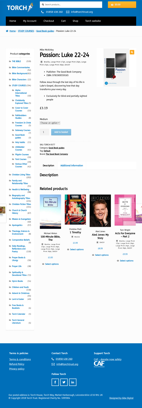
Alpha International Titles (21, 93)
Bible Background (19, 73)
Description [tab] (48, 165)
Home (12, 20)
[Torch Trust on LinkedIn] (72, 382)
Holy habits (20, 142)
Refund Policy (16, 364)
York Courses (20, 159)
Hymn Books (17, 281)
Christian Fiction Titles (21, 204)
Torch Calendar (18, 314)
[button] (132, 52)
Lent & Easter (18, 299)
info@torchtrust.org (82, 11)
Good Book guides (45, 31)
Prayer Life (16, 266)
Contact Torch (60, 353)
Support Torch (102, 353)
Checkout (49, 20)
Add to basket (61, 132)
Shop (75, 20)
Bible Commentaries (21, 67)
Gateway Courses (22, 130)
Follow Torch (59, 374)
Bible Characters (19, 79)
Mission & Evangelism (21, 219)
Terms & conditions (20, 359)
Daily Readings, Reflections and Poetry (19, 249)
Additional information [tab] (71, 165)
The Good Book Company (57, 154)
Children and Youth (20, 287)
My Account (29, 20)
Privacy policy (16, 368)
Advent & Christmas (20, 293)
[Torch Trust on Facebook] (55, 382)
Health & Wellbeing (20, 189)
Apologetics (17, 225)
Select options (52, 264)
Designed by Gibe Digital (121, 398)
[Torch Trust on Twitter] (64, 382)
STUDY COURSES (26, 31)
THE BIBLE (16, 61)
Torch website (93, 20)
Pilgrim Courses (22, 154)
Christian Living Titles (21, 175)
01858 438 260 (54, 11)
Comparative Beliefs (21, 240)
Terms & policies (18, 353)
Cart (63, 20)
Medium (44, 119)
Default (47, 151)
